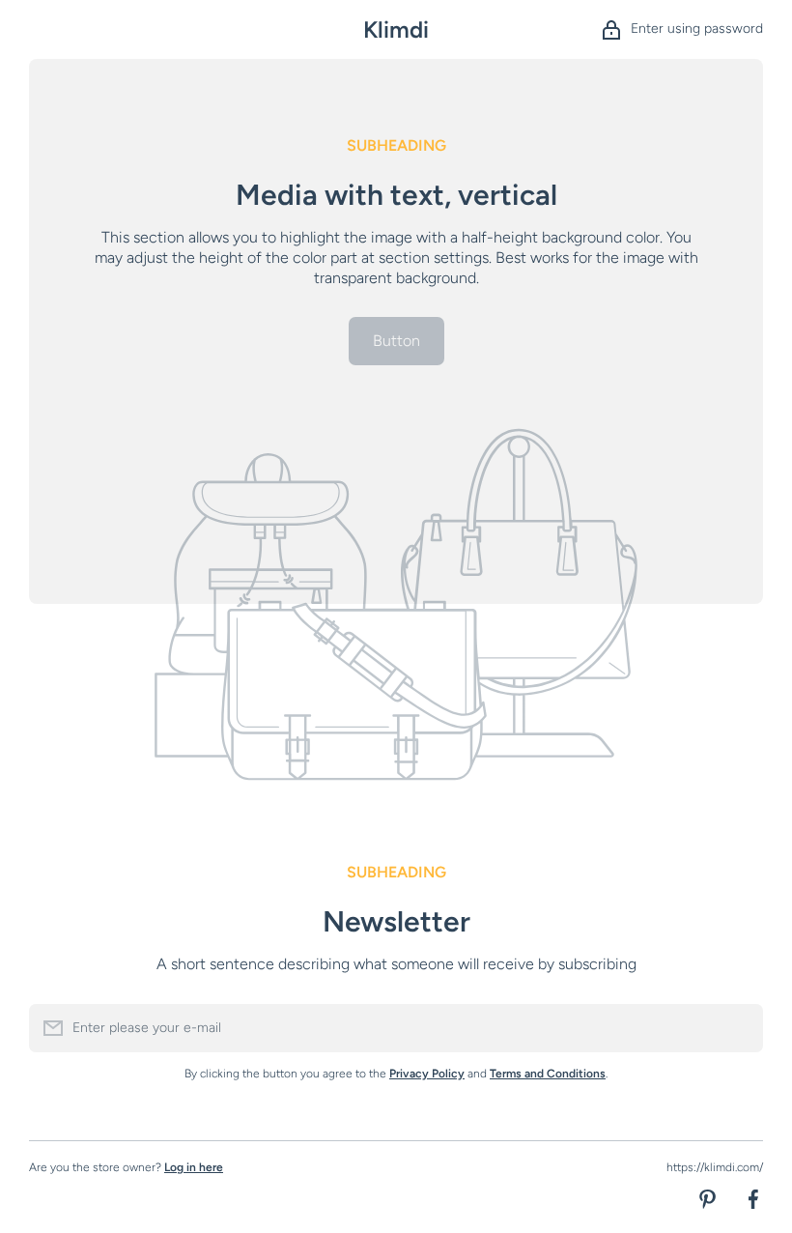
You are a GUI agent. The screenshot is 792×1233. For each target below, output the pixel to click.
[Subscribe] (739, 1028)
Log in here (193, 1167)
